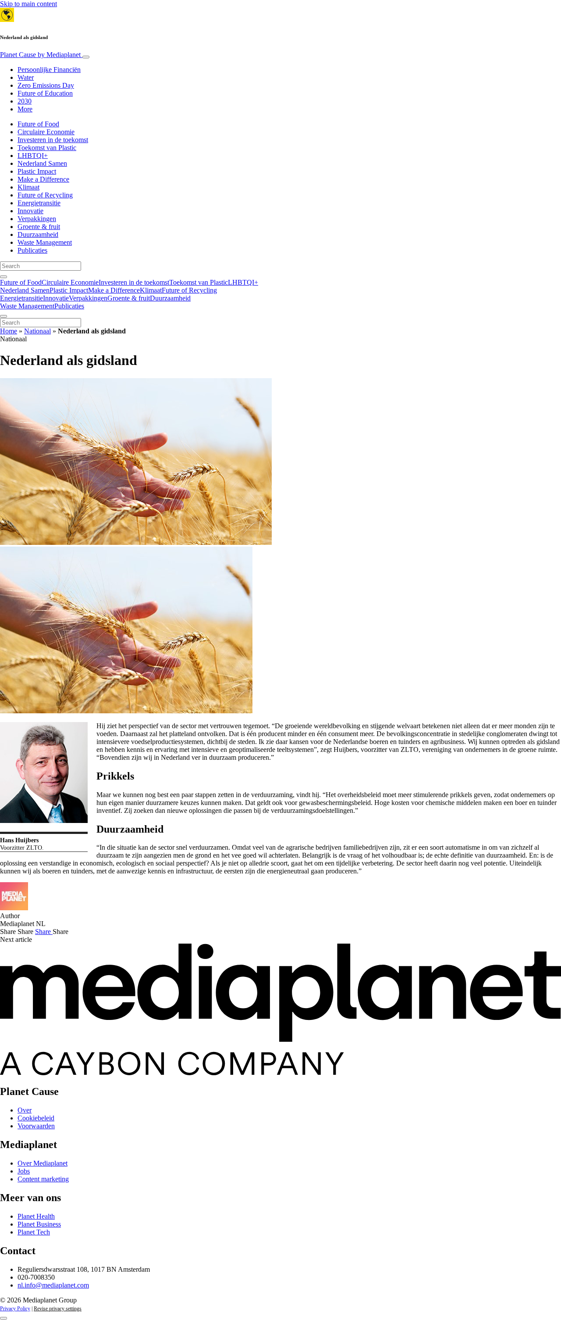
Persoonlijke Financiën (49, 69)
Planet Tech (34, 1232)
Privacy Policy (15, 1309)
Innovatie (30, 211)
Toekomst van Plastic (47, 147)
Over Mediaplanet (42, 1163)
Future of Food (38, 124)
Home (8, 331)
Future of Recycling (45, 195)
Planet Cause (40, 54)
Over (25, 1110)
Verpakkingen (37, 218)
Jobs (24, 1171)
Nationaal (37, 331)
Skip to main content (28, 3)
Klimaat (28, 187)
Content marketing (43, 1179)
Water (26, 77)
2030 (25, 101)
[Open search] (3, 276)
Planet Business (39, 1224)
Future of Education (45, 93)
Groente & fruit (39, 226)
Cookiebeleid (36, 1118)
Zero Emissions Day (46, 85)
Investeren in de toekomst (53, 139)
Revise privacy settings (58, 1309)
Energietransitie (39, 203)
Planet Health (36, 1216)
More (25, 109)
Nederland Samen (42, 163)
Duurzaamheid (38, 234)
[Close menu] (3, 316)
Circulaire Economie (46, 132)
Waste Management (45, 242)
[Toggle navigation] (85, 57)
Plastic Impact (37, 171)
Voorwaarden (36, 1126)
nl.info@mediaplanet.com (53, 1285)
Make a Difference (43, 179)
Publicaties (32, 250)
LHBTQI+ (33, 155)
